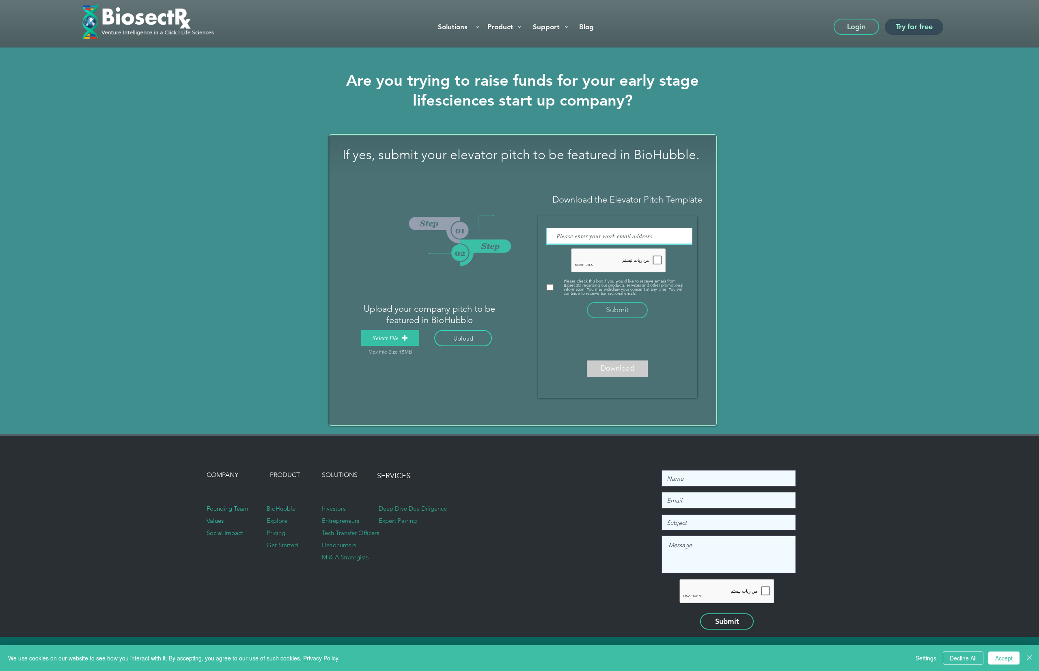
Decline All (963, 658)
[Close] (1029, 658)
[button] (503, 27)
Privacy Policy (320, 658)
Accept (1004, 658)
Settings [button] (926, 658)
